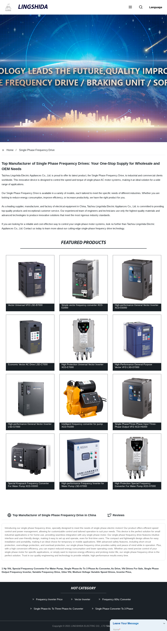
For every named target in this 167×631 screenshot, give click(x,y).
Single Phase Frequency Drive (37, 150)
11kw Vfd (66, 572)
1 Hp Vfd (6, 568)
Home (10, 150)
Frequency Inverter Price (49, 599)
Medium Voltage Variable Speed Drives (94, 572)
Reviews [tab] (118, 515)
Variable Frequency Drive (46, 572)
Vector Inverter (82, 599)
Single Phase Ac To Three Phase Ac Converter (58, 608)
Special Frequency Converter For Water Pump (37, 568)
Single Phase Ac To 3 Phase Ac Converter (87, 568)
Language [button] (155, 7)
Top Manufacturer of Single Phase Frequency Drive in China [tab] (54, 515)
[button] (130, 7)
